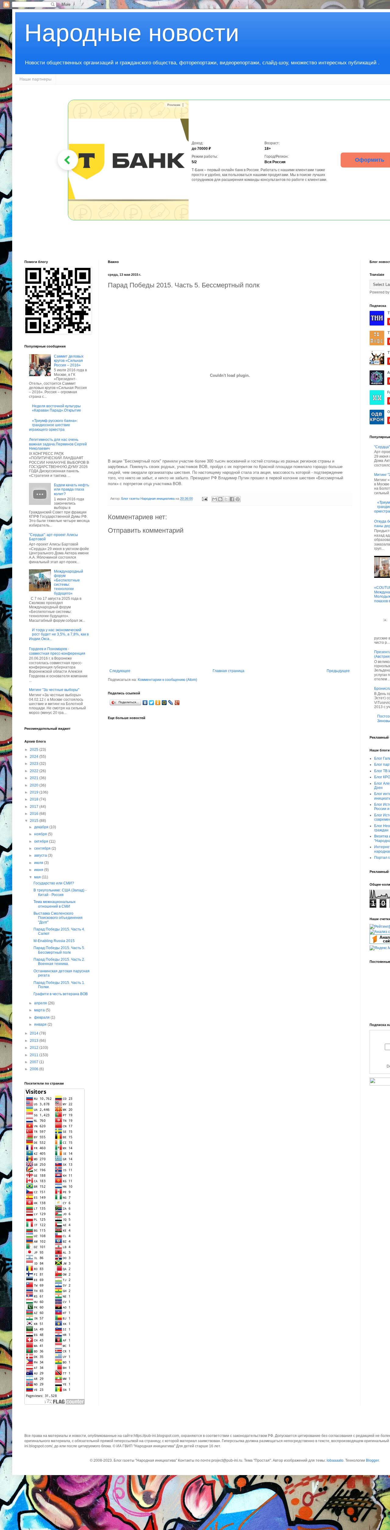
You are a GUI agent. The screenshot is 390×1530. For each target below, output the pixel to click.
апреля (41, 1003)
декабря (41, 827)
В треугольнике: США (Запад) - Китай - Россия (60, 892)
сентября (42, 848)
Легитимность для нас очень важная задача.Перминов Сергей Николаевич (58, 444)
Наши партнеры (35, 79)
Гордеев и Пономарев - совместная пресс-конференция (57, 651)
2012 (34, 1048)
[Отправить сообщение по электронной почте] (204, 498)
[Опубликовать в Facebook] (232, 499)
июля (39, 863)
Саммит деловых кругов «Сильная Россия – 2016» (68, 360)
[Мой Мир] (164, 703)
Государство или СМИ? (54, 883)
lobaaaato (335, 1460)
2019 (34, 792)
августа (41, 855)
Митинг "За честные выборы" (54, 690)
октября (41, 841)
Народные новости (131, 32)
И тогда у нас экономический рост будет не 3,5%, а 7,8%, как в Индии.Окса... (59, 634)
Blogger (372, 1460)
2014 (34, 1033)
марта (40, 1010)
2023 (34, 763)
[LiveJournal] (171, 703)
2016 (34, 814)
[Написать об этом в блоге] (220, 499)
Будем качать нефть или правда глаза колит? (71, 489)
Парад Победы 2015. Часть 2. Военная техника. (59, 961)
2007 (34, 1062)
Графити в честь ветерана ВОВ (61, 994)
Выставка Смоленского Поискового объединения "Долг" (58, 917)
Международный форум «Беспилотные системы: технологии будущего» (68, 582)
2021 (34, 778)
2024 (34, 756)
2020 (34, 785)
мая (38, 877)
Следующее (119, 671)
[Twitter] (151, 703)
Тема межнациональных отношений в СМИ (55, 904)
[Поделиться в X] (226, 499)
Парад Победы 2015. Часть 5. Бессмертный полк (59, 950)
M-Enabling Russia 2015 (54, 941)
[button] (68, 160)
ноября (41, 834)
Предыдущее (338, 671)
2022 (34, 771)
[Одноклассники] (158, 703)
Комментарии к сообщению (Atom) (167, 680)
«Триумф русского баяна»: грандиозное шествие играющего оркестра (53, 425)
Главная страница (228, 671)
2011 (34, 1055)
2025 (34, 749)
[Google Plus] (177, 703)
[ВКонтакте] (145, 703)
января (41, 1024)
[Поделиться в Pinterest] (238, 499)
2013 (34, 1041)
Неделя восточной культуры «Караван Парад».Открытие (56, 408)
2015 (34, 821)
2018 (34, 799)
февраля (42, 1017)
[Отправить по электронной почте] (214, 499)
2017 (34, 807)
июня (39, 870)
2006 (34, 1069)
